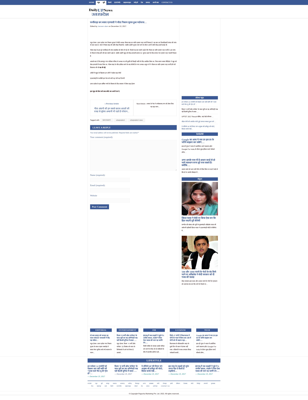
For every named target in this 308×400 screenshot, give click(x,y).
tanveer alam (103, 26)
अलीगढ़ (130, 383)
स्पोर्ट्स (136, 2)
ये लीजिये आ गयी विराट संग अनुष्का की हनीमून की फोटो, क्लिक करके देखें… (152, 368)
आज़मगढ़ (122, 383)
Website (93, 195)
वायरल (148, 2)
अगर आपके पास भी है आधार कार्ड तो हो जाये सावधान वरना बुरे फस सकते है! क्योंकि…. (198, 163)
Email (97, 185)
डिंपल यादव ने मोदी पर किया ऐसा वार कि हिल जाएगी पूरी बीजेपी (199, 219)
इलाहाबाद (151, 383)
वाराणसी (205, 383)
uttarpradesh (120, 120)
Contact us (167, 2)
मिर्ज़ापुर (198, 383)
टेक (142, 2)
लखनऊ (115, 383)
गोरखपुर (165, 383)
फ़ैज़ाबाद (185, 383)
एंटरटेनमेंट (117, 2)
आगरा (144, 383)
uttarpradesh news (136, 120)
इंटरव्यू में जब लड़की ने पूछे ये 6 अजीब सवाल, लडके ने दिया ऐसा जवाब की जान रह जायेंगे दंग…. (207, 368)
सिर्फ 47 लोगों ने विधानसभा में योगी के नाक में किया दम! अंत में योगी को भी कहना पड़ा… (180, 337)
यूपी (104, 2)
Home (91, 2)
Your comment (101, 137)
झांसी (171, 383)
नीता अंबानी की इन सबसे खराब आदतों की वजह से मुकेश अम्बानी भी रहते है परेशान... (112, 110)
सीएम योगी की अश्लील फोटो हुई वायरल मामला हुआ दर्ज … (199, 121)
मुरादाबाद (213, 383)
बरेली (192, 383)
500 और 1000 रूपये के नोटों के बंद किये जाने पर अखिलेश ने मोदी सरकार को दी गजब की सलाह (199, 274)
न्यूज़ (98, 2)
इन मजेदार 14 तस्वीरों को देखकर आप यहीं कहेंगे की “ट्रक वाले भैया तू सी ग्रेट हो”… (98, 370)
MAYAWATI (107, 120)
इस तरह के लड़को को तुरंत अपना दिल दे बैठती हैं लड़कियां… (178, 368)
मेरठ (92, 386)
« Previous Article (112, 104)
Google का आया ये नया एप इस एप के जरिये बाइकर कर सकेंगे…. (198, 141)
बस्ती (158, 383)
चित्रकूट (137, 383)
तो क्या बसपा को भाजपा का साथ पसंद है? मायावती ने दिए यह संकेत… (100, 337)
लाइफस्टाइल (127, 2)
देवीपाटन (178, 383)
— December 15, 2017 (96, 376)
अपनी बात (156, 2)
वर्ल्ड (106, 386)
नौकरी (109, 2)
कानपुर (107, 383)
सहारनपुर (99, 386)
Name (97, 175)
